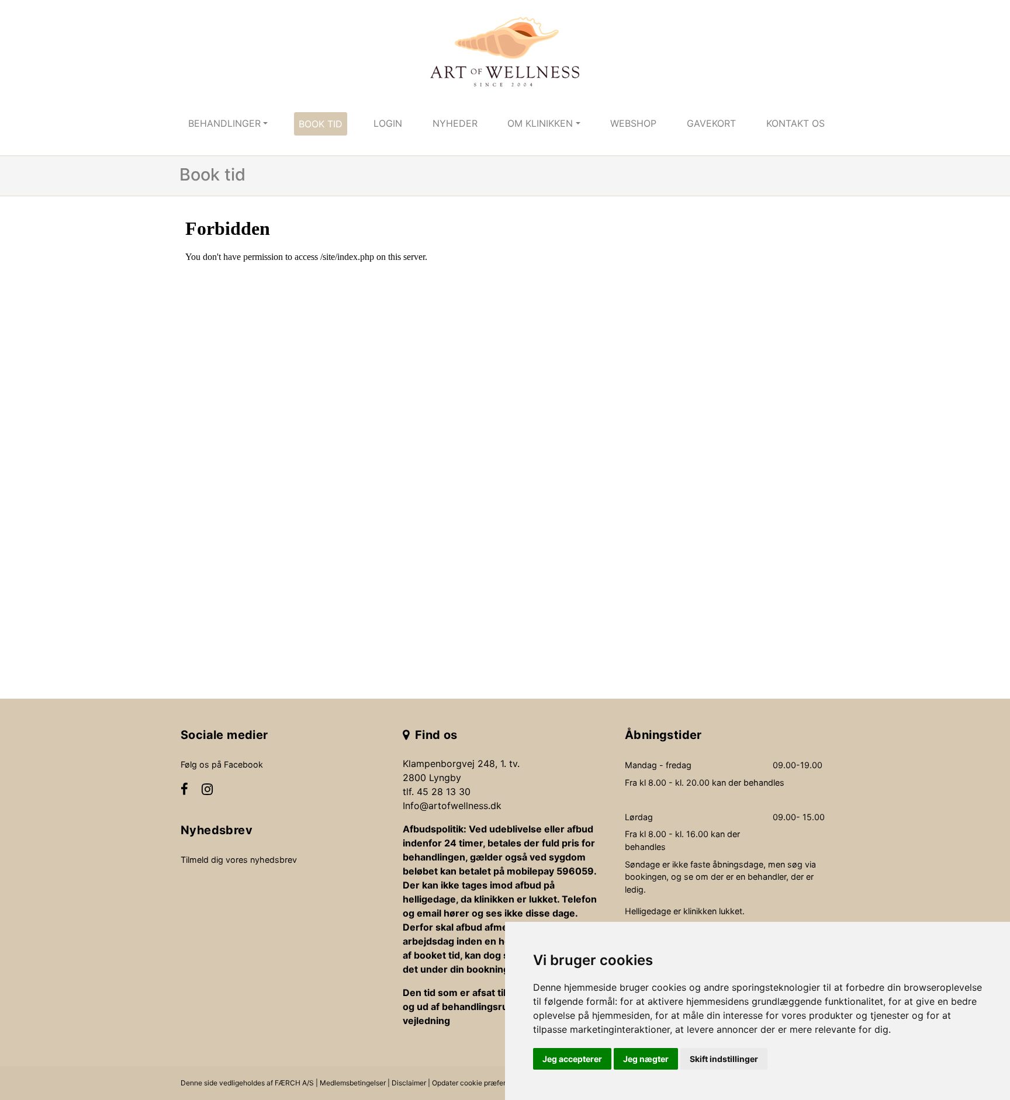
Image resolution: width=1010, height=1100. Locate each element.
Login (387, 123)
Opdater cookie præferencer (478, 1082)
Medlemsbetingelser (353, 1082)
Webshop (633, 123)
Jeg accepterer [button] (572, 1059)
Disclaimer (409, 1082)
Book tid (321, 124)
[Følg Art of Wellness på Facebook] (184, 790)
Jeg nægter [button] (646, 1059)
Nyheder (455, 123)
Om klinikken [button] (540, 123)
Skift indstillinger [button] (724, 1059)
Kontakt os (795, 123)
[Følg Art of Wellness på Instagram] (207, 790)
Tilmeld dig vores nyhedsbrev (239, 860)
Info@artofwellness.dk (452, 805)
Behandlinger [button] (224, 123)
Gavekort (711, 123)
